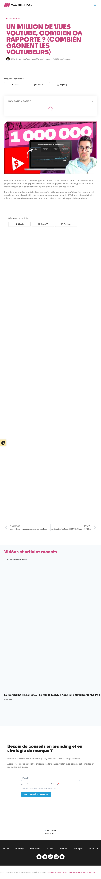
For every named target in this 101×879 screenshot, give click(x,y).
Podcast (64, 848)
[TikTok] (50, 856)
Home (8, 19)
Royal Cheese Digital (54, 872)
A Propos (78, 848)
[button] (92, 101)
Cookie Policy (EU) (79, 872)
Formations (35, 848)
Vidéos (50, 848)
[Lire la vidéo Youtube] (50, 147)
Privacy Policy (92, 872)
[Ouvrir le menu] (95, 5)
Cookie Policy (67, 872)
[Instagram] (56, 856)
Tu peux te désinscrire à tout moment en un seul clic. (38, 788)
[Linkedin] (44, 856)
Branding (19, 848)
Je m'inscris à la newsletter (36, 794)
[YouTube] (39, 856)
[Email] (62, 856)
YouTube (16, 19)
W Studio (93, 848)
